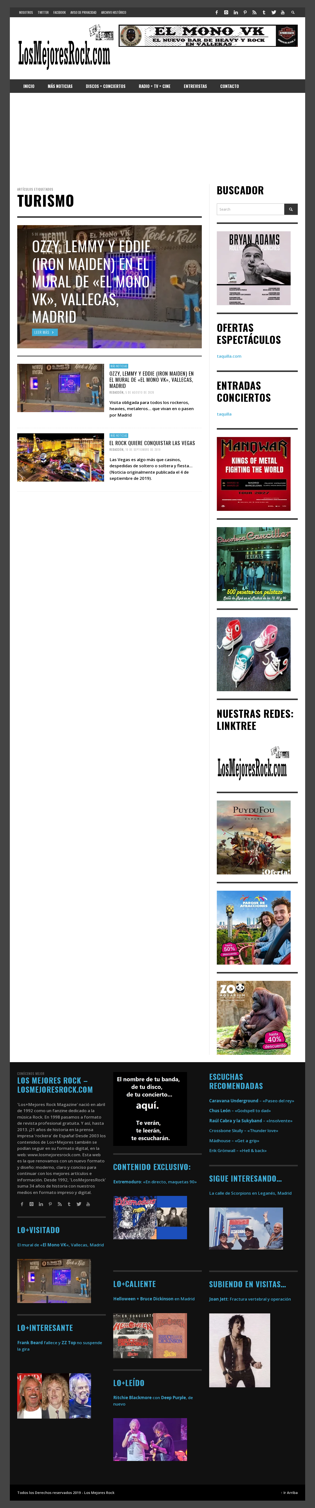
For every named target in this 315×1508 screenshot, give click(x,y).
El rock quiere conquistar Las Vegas (152, 442)
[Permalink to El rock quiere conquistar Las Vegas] (60, 457)
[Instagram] (226, 12)
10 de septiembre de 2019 (143, 449)
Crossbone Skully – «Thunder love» (243, 1130)
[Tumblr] (264, 12)
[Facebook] (216, 12)
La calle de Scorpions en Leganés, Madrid (251, 1193)
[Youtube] (282, 12)
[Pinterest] (245, 12)
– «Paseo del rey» (251, 1101)
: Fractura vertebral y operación (250, 1299)
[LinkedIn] (235, 12)
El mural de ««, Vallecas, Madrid (60, 1245)
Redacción (117, 392)
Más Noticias (118, 366)
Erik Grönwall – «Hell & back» (238, 1150)
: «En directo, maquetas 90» (155, 1182)
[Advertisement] (157, 138)
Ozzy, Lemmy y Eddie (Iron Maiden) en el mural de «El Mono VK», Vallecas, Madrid (152, 379)
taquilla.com (229, 356)
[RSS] (254, 12)
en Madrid (154, 1299)
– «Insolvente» (251, 1120)
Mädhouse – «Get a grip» (234, 1140)
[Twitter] (273, 12)
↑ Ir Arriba (289, 1492)
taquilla (224, 414)
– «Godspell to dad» (240, 1110)
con (136, 1397)
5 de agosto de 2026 (140, 392)
